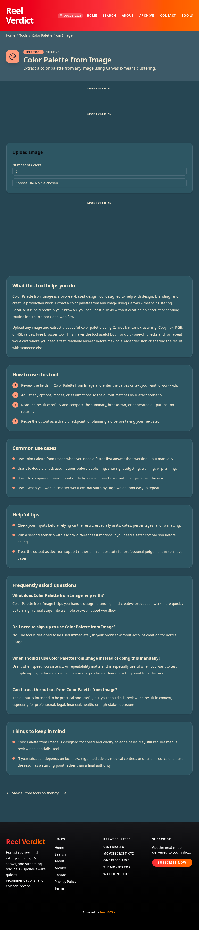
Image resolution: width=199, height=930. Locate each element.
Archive (146, 16)
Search (109, 16)
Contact (168, 16)
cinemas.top (115, 847)
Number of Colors (26, 165)
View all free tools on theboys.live (39, 793)
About (127, 16)
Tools (187, 16)
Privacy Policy (65, 881)
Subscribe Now (172, 862)
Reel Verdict (19, 15)
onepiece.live (116, 860)
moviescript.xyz (118, 854)
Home (92, 16)
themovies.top (117, 867)
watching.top (116, 874)
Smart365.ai (108, 912)
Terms (60, 888)
